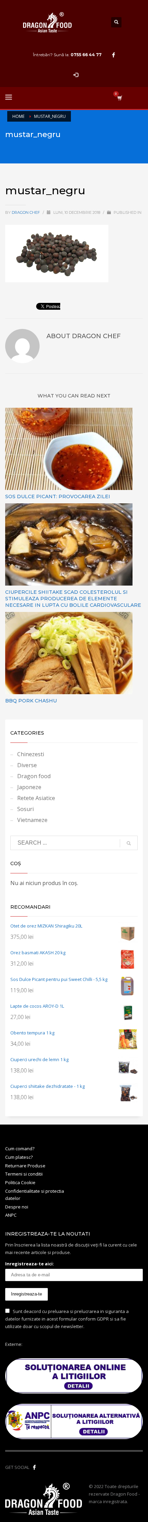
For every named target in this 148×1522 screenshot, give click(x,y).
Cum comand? (19, 1148)
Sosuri (25, 809)
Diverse (27, 765)
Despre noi (16, 1207)
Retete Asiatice (36, 798)
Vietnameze (32, 820)
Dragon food (34, 776)
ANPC (11, 1215)
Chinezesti (30, 754)
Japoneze (29, 787)
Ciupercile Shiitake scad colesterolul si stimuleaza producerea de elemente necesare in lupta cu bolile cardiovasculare (73, 598)
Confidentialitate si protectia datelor (34, 1194)
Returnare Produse (25, 1166)
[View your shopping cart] (119, 97)
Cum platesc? (19, 1157)
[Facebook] (113, 55)
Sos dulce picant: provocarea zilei (57, 496)
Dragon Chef (26, 212)
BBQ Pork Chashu (31, 701)
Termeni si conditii (24, 1174)
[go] (129, 843)
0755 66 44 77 (86, 54)
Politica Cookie (20, 1182)
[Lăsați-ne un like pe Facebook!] (34, 1467)
